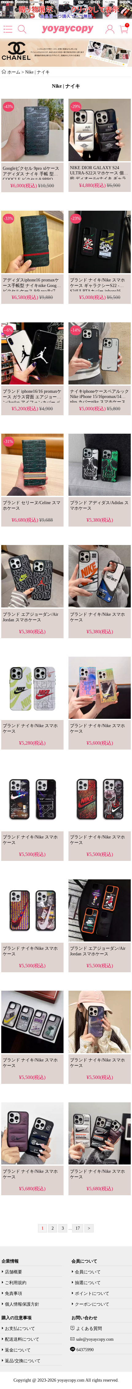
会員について (88, 1272)
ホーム (13, 72)
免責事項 (13, 1293)
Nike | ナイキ (37, 72)
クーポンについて (92, 1304)
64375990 (84, 1349)
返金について (18, 1350)
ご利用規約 (15, 1282)
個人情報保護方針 (22, 1304)
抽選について (88, 1282)
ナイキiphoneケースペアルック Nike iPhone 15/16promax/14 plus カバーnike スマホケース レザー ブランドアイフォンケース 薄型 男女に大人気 (99, 402)
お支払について (20, 1328)
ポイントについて (92, 1293)
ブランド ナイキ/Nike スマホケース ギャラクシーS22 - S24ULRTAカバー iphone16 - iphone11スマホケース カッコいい (98, 291)
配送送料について (22, 1339)
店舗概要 (13, 1272)
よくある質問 (88, 1328)
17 (78, 1228)
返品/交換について (23, 1361)
